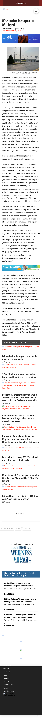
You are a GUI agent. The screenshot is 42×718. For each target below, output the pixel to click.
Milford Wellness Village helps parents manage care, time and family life (20, 600)
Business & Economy (9, 31)
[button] (36, 11)
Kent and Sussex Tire (7, 528)
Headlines (21, 31)
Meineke (18, 528)
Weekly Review (8, 691)
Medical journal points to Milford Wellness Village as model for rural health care (18, 584)
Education (7, 678)
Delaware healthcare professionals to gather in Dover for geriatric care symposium (20, 616)
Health (6, 681)
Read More (9, 594)
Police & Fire (8, 685)
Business (6, 672)
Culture (6, 669)
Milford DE (27, 528)
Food (5, 675)
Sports (5, 688)
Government (8, 665)
